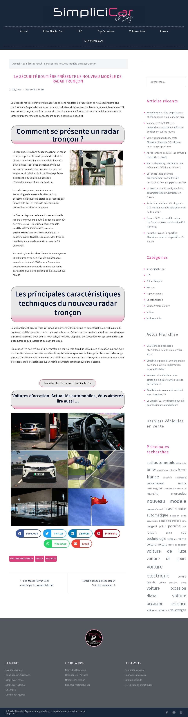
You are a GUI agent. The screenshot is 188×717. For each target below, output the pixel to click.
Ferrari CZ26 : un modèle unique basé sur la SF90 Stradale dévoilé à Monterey (166, 222)
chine (167, 470)
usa (175, 539)
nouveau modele (166, 501)
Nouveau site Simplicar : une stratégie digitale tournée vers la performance (165, 380)
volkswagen (178, 610)
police (39, 558)
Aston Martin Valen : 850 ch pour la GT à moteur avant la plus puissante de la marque (166, 208)
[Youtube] (174, 712)
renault (152, 532)
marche (152, 493)
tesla (170, 539)
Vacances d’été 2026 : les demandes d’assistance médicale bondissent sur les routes (165, 127)
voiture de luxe (166, 551)
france (153, 477)
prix (184, 526)
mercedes (178, 493)
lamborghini (154, 488)
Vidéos (150, 312)
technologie (156, 538)
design (174, 470)
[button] (28, 533)
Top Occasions (105, 31)
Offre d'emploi (154, 281)
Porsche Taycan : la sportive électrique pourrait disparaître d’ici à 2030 (166, 237)
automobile (164, 462)
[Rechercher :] (166, 76)
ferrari (182, 470)
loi (185, 488)
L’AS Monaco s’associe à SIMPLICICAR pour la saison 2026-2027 (164, 350)
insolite (182, 483)
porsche (174, 526)
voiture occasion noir (158, 610)
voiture (162, 544)
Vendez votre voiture (158, 305)
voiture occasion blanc (172, 582)
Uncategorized (155, 299)
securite (51, 558)
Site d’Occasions (94, 41)
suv (183, 532)
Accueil (24, 31)
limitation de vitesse (21, 558)
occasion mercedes (170, 520)
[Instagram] (181, 712)
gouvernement (155, 483)
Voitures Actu (137, 31)
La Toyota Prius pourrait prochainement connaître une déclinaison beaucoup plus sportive (166, 178)
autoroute (181, 463)
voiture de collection (177, 544)
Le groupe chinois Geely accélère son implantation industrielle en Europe (165, 193)
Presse (164, 31)
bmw (151, 469)
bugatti (160, 470)
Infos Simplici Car (53, 31)
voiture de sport (166, 558)
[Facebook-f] (166, 712)
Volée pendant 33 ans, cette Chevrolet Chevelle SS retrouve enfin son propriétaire (164, 142)
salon (169, 532)
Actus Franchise (162, 334)
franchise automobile (174, 477)
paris (184, 521)
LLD (80, 31)
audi (150, 462)
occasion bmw (154, 509)
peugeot (152, 526)
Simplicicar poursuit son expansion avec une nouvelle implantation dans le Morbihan (166, 365)
